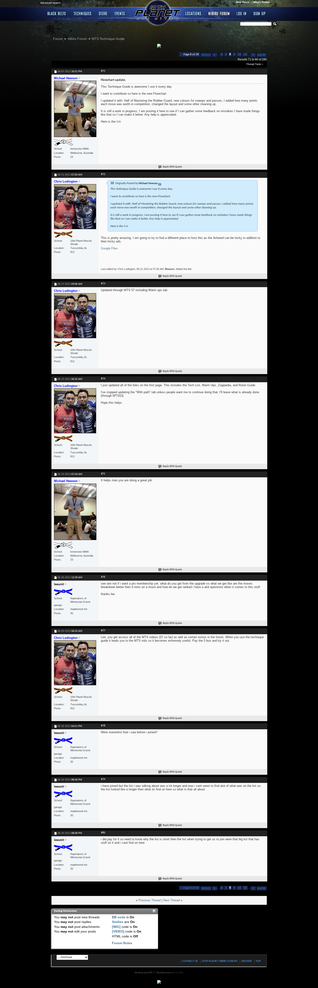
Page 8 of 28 (191, 54)
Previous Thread (150, 900)
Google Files (109, 248)
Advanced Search (50, 2)
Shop (103, 13)
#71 (103, 71)
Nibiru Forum (219, 13)
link (118, 121)
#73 (103, 283)
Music (120, 13)
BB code (118, 917)
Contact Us (190, 961)
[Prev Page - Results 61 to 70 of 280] (214, 55)
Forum (58, 39)
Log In (242, 13)
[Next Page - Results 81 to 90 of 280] (253, 55)
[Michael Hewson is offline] (75, 111)
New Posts (242, 2)
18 (245, 54)
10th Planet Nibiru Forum (219, 961)
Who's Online (261, 2)
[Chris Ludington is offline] (75, 208)
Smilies (117, 922)
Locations (194, 13)
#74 (103, 378)
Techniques (83, 13)
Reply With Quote (172, 167)
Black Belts (57, 13)
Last (259, 54)
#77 (103, 630)
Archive (246, 961)
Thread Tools (253, 64)
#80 (103, 832)
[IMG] (116, 927)
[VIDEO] (118, 931)
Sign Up (259, 13)
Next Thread (171, 900)
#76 (103, 577)
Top (258, 961)
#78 (103, 725)
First (207, 54)
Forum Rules (122, 943)
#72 (103, 174)
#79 (103, 779)
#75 (103, 473)
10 (239, 54)
